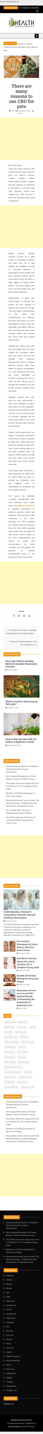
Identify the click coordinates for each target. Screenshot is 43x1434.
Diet (22, 1047)
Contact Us (8, 1404)
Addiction (10, 1022)
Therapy (22, 1082)
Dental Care (11, 1042)
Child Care (20, 1032)
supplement (25, 1077)
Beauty (9, 1027)
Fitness (10, 1057)
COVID (24, 1037)
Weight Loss (27, 1087)
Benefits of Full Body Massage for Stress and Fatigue (27, 979)
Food (22, 1057)
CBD (12, 111)
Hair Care (10, 1062)
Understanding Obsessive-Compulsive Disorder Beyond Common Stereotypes (22, 769)
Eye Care (23, 1052)
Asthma (23, 1022)
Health (24, 1062)
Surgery (9, 1082)
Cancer (22, 1027)
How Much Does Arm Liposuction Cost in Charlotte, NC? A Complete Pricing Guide (22, 786)
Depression (28, 1042)
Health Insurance (13, 1067)
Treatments (11, 1087)
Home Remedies (13, 1072)
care (32, 1027)
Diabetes (10, 1047)
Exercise (9, 1052)
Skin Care (10, 1077)
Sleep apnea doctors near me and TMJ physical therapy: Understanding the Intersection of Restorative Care (22, 803)
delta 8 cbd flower (26, 505)
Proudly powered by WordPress (21, 1423)
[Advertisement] (21, 138)
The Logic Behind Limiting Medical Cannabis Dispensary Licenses (21, 664)
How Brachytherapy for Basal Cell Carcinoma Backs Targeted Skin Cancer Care (20, 820)
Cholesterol (11, 1037)
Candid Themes (28, 1426)
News (28, 1072)
